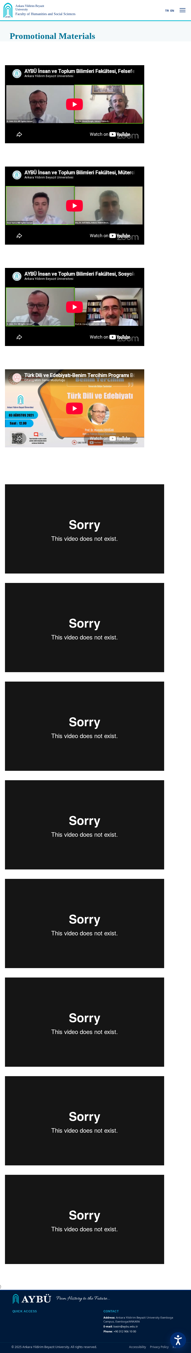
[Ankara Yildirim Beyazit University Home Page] (8, 10)
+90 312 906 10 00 (125, 1331)
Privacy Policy (159, 1347)
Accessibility (137, 1347)
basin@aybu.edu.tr (125, 1326)
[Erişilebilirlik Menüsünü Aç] (178, 1340)
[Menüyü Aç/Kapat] (182, 10)
